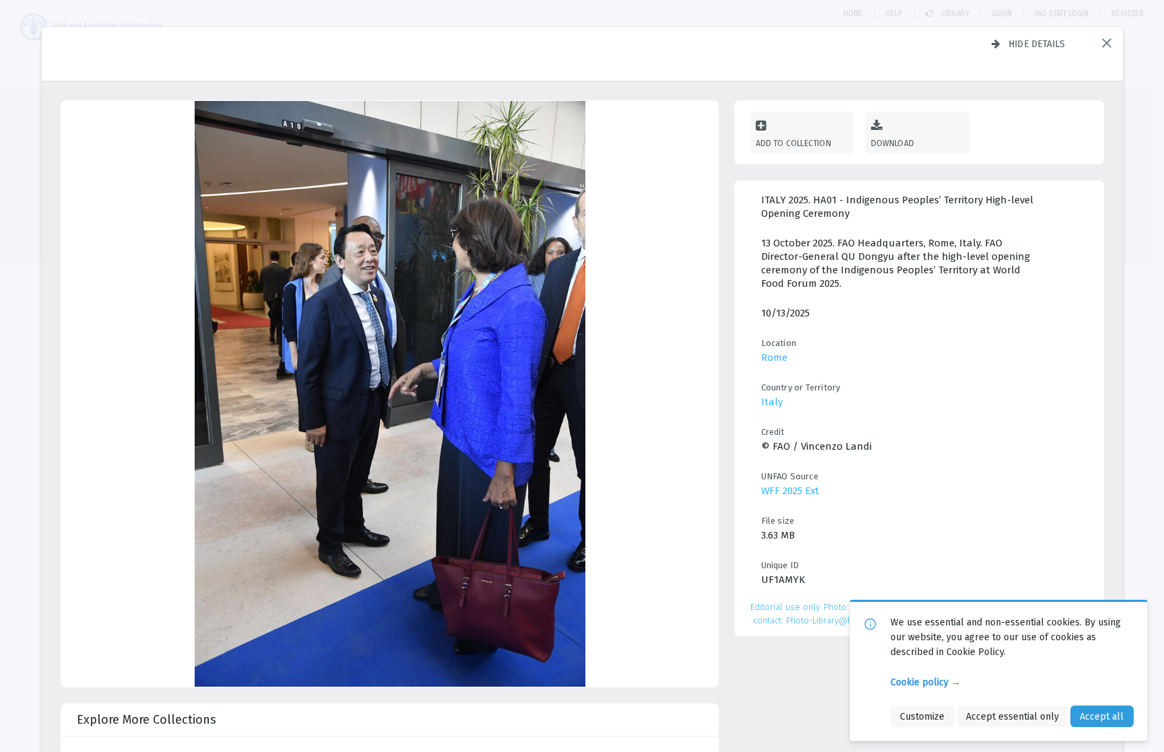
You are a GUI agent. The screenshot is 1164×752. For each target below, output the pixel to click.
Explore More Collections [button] (146, 719)
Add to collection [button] (793, 143)
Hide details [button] (1037, 44)
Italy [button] (772, 402)
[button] (1107, 43)
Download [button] (893, 143)
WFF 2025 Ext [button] (790, 491)
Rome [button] (774, 357)
